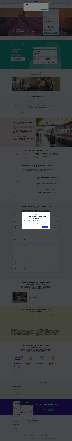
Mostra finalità (39, 226)
